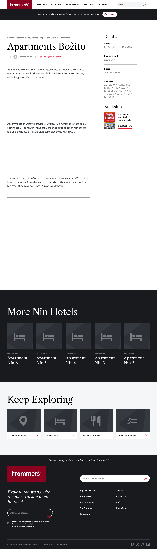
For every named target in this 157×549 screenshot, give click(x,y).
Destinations (41, 4)
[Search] (146, 478)
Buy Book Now (125, 126)
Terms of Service (62, 544)
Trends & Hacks (72, 4)
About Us (120, 490)
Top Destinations (87, 490)
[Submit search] (145, 4)
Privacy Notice (48, 544)
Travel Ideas (56, 4)
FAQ (118, 502)
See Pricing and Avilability (50, 57)
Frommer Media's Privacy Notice (23, 526)
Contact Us (121, 496)
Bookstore (103, 4)
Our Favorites (89, 4)
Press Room (122, 508)
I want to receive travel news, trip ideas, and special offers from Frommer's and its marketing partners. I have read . (31, 524)
